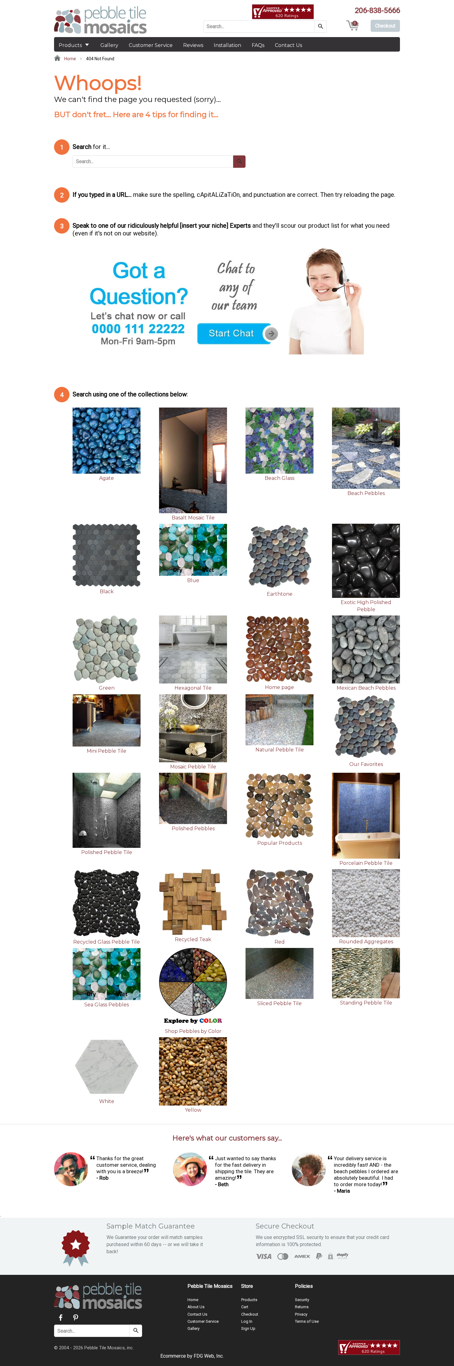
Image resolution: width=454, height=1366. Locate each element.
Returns (302, 1307)
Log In (246, 1321)
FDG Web (204, 1356)
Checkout (249, 1314)
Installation (227, 45)
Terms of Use (307, 1321)
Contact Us (288, 45)
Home (69, 58)
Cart (244, 1307)
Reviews (193, 45)
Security (302, 1299)
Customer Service (151, 45)
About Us (195, 1307)
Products (71, 45)
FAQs (258, 45)
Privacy (301, 1314)
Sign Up (248, 1328)
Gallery (109, 45)
